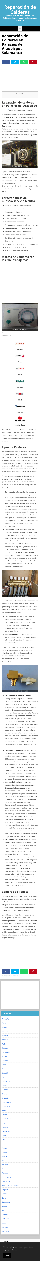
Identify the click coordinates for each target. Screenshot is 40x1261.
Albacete (5, 1027)
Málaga (5, 1152)
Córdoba (5, 1085)
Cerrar (7, 1255)
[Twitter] (15, 62)
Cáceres (5, 1060)
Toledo (4, 1210)
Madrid (4, 1148)
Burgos (4, 1056)
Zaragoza (5, 1231)
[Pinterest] (33, 62)
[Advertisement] (20, 78)
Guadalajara (6, 1102)
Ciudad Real (6, 1081)
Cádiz (4, 1065)
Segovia (5, 1190)
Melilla (4, 1156)
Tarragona (6, 1202)
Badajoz (5, 1048)
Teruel (4, 1206)
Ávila (4, 1044)
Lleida (4, 1140)
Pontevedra (6, 1177)
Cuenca (5, 1090)
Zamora (5, 1227)
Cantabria (5, 1069)
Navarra (5, 1165)
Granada (5, 1098)
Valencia (5, 1214)
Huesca (5, 1115)
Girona (4, 1094)
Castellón (5, 1073)
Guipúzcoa (6, 1106)
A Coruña (5, 1019)
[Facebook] (6, 62)
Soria (4, 1198)
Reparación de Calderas (20, 9)
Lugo (4, 1144)
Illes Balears (6, 1119)
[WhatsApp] (24, 62)
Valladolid (5, 1219)
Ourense (5, 1169)
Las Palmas (6, 1131)
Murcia (4, 1160)
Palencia (5, 1173)
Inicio (6, 1241)
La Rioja (5, 1127)
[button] (20, 28)
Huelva (4, 1110)
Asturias (5, 1040)
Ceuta (4, 1077)
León (4, 1135)
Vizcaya (5, 1223)
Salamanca (15, 976)
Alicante (5, 1031)
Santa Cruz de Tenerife (10, 1185)
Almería (5, 1036)
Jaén (3, 1123)
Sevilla (4, 1194)
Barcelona (6, 1052)
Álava (4, 1023)
